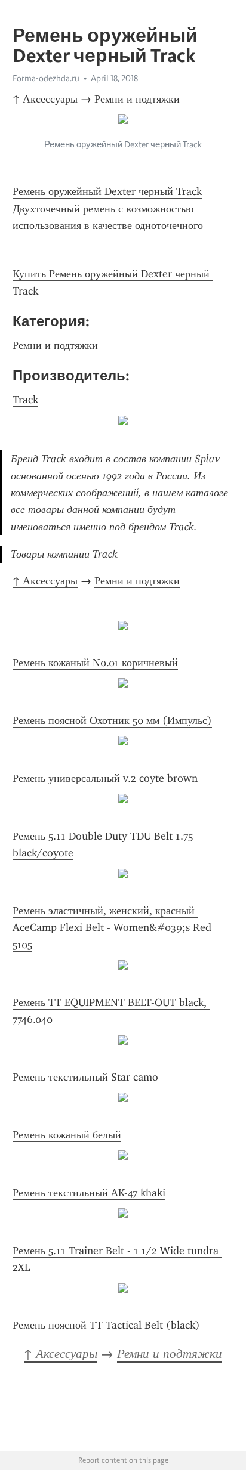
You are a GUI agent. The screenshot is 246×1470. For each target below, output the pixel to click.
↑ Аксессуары (45, 99)
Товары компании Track (64, 554)
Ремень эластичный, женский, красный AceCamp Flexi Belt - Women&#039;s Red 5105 (113, 927)
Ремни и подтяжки (137, 99)
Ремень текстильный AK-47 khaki (89, 1192)
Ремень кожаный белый (67, 1134)
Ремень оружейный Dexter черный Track (107, 191)
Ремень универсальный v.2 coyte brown (105, 778)
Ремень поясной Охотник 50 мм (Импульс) (112, 720)
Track (25, 399)
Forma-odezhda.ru (46, 78)
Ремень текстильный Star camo (85, 1077)
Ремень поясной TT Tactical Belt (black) (106, 1325)
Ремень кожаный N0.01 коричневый (95, 662)
